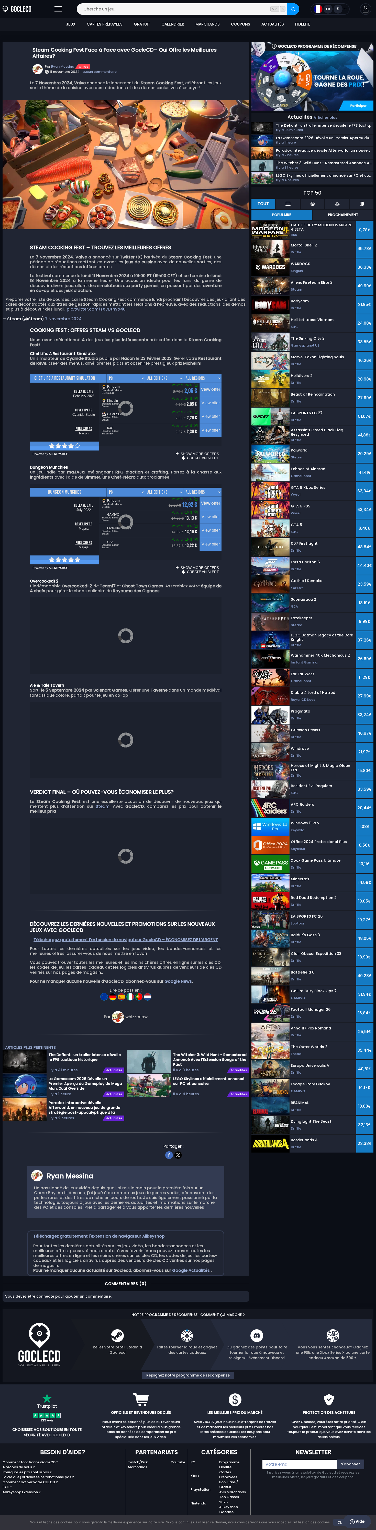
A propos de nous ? (19, 1467)
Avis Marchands (232, 1492)
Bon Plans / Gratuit (228, 1485)
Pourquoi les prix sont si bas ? (27, 1472)
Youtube (178, 1462)
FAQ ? (7, 1487)
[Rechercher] (293, 9)
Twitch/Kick (138, 1462)
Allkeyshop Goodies (228, 1509)
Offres (83, 67)
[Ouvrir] (58, 9)
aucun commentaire (99, 71)
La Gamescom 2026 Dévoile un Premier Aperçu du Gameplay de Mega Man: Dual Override (85, 1083)
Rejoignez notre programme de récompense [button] (188, 1375)
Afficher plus (325, 117)
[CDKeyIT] (130, 995)
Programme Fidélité (229, 1465)
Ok (340, 1522)
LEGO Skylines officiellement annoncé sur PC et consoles (208, 1081)
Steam (102, 806)
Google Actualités (191, 1270)
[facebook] (169, 1154)
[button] (365, 9)
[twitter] (178, 1154)
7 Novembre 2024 (63, 319)
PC (193, 1462)
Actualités (114, 1070)
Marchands (137, 1467)
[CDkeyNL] (147, 995)
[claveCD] (122, 995)
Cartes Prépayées (228, 1475)
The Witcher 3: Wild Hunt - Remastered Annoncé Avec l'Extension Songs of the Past (210, 1059)
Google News (178, 981)
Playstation (200, 1489)
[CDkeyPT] (139, 995)
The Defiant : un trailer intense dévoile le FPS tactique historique (85, 1057)
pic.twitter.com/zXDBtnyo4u (96, 309)
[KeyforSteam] (113, 995)
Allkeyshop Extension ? (22, 1492)
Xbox (195, 1475)
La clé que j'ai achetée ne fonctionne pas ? (38, 1477)
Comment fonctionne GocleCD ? (30, 1462)
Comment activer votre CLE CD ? (30, 1482)
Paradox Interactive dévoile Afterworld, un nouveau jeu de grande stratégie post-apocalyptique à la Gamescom (84, 1107)
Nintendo (198, 1503)
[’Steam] (104, 995)
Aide (359, 1521)
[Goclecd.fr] (17, 9)
